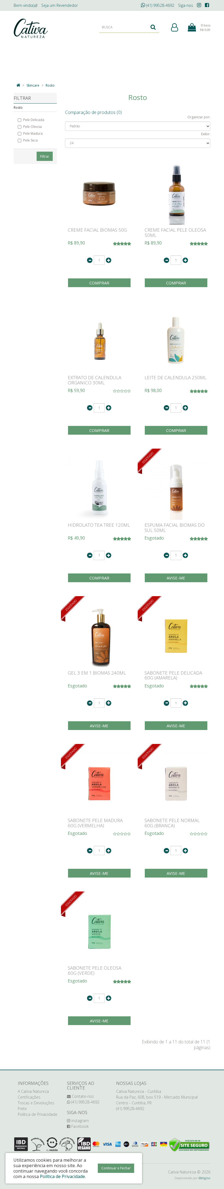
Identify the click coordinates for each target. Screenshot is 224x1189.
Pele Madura (33, 133)
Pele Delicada (33, 119)
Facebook (79, 1126)
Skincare (32, 85)
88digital (204, 1178)
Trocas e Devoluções (36, 1102)
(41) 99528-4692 (159, 5)
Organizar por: (198, 117)
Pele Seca (30, 140)
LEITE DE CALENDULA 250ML (176, 377)
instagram (79, 1120)
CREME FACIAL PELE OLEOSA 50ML (175, 232)
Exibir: (205, 134)
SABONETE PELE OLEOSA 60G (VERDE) (94, 970)
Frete (22, 1108)
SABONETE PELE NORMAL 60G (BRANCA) (172, 823)
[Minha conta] (174, 27)
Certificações (29, 1097)
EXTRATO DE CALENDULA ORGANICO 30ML (94, 380)
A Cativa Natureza (33, 1091)
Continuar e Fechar (116, 1168)
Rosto (50, 85)
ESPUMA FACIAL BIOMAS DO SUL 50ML (175, 527)
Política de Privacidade (37, 1114)
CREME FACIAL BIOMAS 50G (97, 230)
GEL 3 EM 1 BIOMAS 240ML (97, 673)
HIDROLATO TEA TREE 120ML (99, 525)
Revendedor (59, 5)
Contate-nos (82, 1096)
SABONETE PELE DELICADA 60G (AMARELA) (173, 675)
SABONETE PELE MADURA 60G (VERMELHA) (95, 823)
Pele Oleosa (32, 126)
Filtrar (44, 156)
